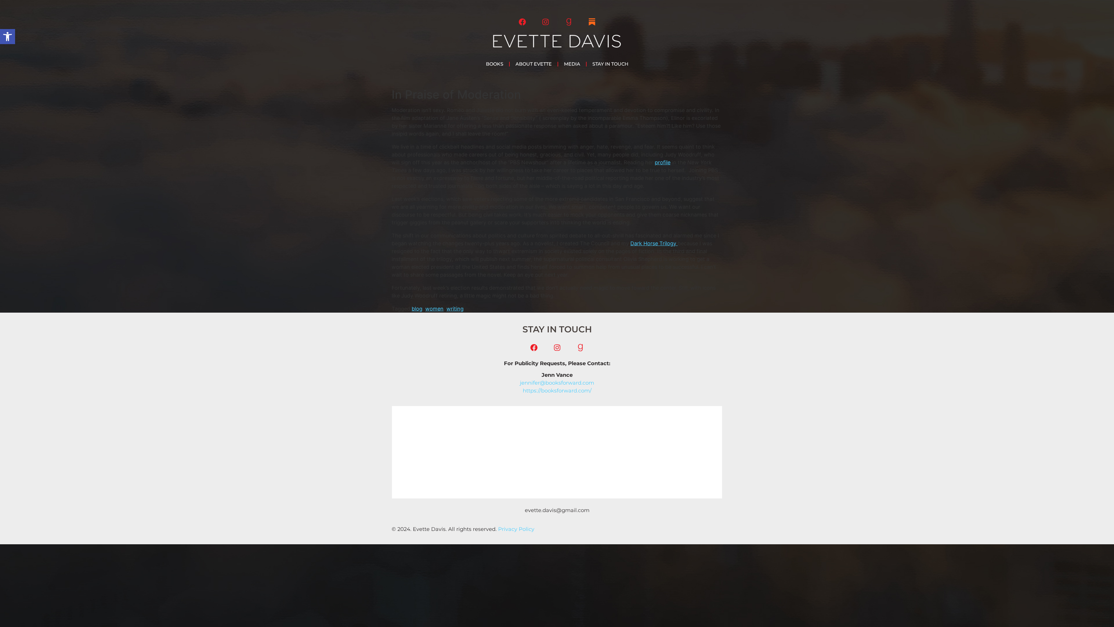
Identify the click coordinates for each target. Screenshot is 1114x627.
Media (572, 64)
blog (417, 309)
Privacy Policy (516, 529)
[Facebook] (522, 22)
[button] (7, 36)
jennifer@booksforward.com (557, 383)
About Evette (534, 64)
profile (662, 162)
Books (494, 64)
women (434, 309)
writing (455, 309)
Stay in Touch (610, 64)
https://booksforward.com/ (557, 391)
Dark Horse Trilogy (654, 243)
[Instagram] (545, 22)
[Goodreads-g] (568, 22)
